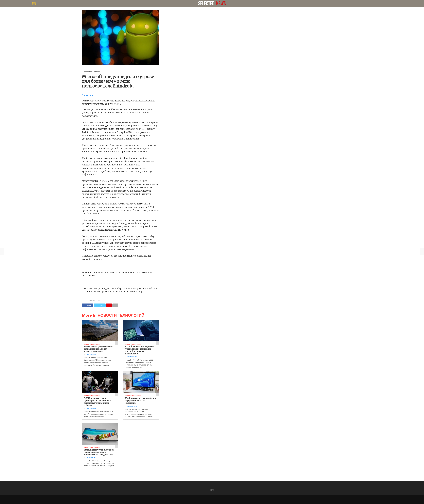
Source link (87, 95)
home (212, 490)
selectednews (91, 354)
